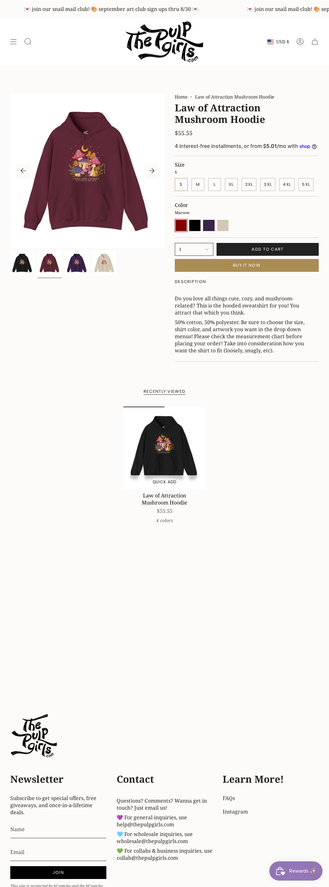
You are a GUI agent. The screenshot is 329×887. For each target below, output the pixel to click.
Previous (23, 170)
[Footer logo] (34, 736)
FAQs (229, 798)
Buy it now (247, 265)
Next (151, 170)
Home (181, 97)
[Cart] (314, 42)
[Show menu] (13, 42)
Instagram (235, 811)
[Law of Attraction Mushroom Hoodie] (164, 448)
